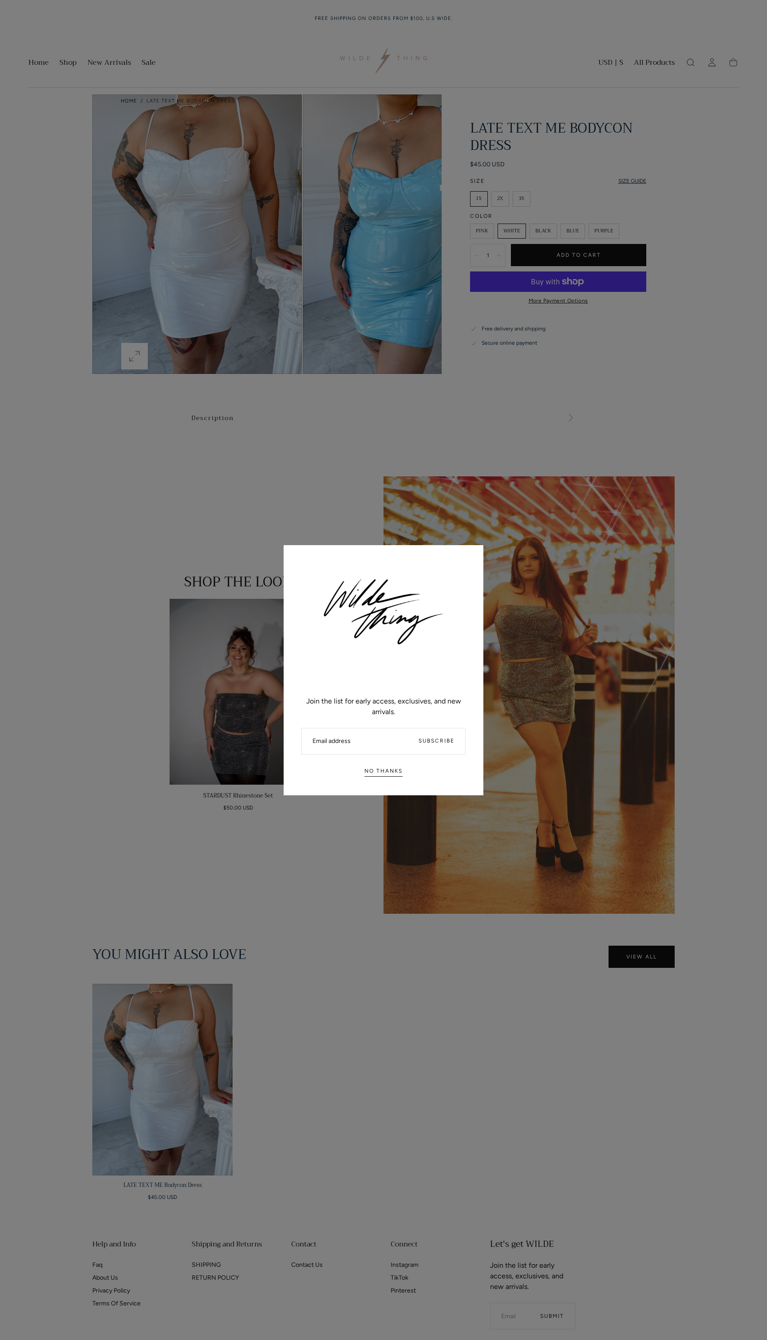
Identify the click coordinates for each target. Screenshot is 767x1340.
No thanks (383, 771)
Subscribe (437, 741)
